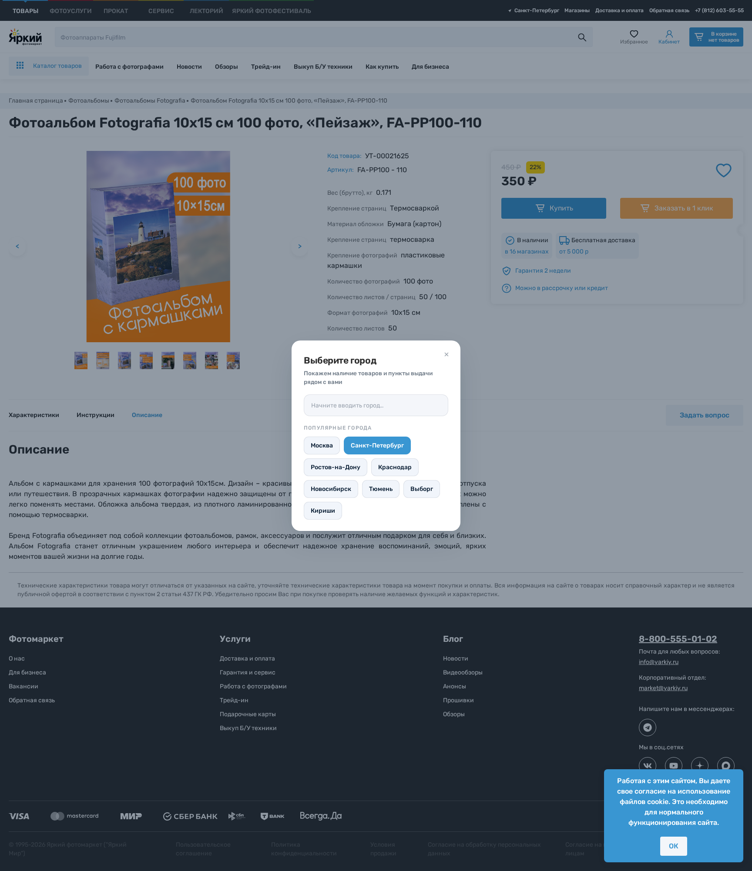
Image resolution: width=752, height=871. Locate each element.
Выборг (421, 489)
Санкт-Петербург (377, 445)
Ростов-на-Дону (335, 467)
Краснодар (395, 467)
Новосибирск (331, 489)
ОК (673, 846)
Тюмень (381, 489)
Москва (322, 445)
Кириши (323, 510)
